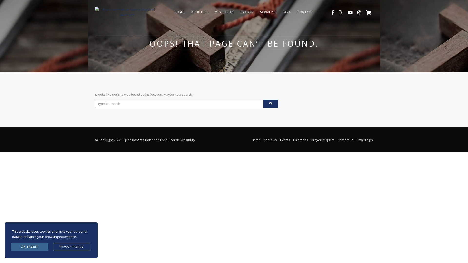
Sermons (268, 12)
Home (179, 12)
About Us (199, 12)
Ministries (224, 12)
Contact (305, 12)
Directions (300, 140)
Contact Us (345, 140)
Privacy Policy (72, 247)
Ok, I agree (29, 247)
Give (287, 12)
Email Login (365, 140)
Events (247, 12)
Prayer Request (322, 140)
